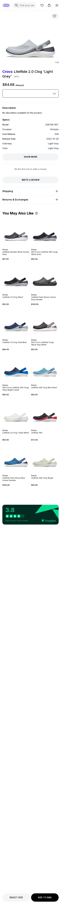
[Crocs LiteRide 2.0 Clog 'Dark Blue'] (16, 322)
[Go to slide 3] (15, 382)
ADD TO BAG (45, 897)
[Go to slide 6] (18, 337)
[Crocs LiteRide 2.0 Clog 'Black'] (16, 277)
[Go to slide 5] (17, 337)
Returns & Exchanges (15, 199)
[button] (36, 213)
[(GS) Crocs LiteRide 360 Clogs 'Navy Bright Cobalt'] (16, 367)
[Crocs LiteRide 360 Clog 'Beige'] (45, 457)
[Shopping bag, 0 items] (49, 5)
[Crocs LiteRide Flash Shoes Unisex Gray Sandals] (45, 277)
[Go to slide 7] (19, 337)
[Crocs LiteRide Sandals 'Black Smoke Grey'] (16, 231)
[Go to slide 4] (16, 382)
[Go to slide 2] (13, 337)
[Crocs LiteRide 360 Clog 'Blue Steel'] (45, 367)
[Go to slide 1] (12, 337)
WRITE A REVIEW (30, 180)
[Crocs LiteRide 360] (45, 412)
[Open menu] (57, 5)
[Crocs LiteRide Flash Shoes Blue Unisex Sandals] (16, 457)
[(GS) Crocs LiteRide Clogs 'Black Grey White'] (45, 322)
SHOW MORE (30, 157)
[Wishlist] (42, 5)
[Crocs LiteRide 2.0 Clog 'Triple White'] (16, 412)
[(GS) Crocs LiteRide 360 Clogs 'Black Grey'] (45, 231)
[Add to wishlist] (55, 16)
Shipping (7, 191)
